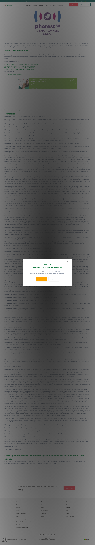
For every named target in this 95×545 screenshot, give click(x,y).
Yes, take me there (41, 279)
